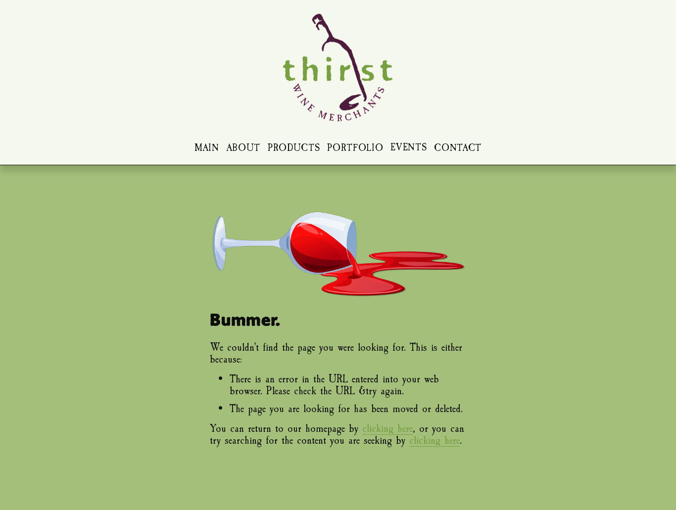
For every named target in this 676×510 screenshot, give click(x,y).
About (243, 148)
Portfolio (355, 148)
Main (206, 148)
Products (294, 148)
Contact (458, 148)
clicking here (387, 428)
